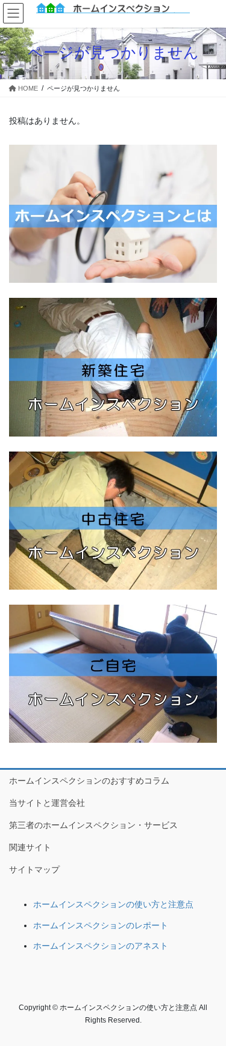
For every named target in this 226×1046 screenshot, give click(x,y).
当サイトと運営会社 (47, 803)
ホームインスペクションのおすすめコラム (89, 780)
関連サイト (30, 847)
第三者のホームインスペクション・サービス (93, 825)
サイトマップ (34, 869)
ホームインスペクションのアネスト (100, 946)
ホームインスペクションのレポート (100, 925)
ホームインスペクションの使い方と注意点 (113, 904)
